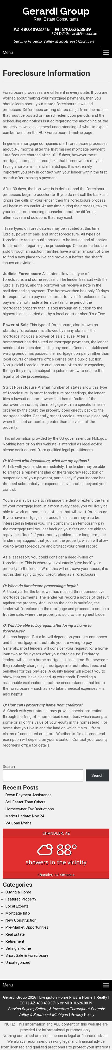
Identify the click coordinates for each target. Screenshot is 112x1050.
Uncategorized (17, 962)
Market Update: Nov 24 (24, 816)
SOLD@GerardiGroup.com (75, 33)
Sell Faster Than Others (25, 802)
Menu (8, 52)
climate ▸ (56, 874)
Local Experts (17, 906)
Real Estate (15, 934)
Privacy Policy (82, 1014)
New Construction (20, 920)
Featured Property (20, 899)
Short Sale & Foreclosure (26, 955)
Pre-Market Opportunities (26, 927)
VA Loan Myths (18, 823)
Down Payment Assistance (28, 795)
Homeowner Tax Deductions (29, 809)
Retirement (14, 941)
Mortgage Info (17, 913)
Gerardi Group (56, 11)
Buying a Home (18, 892)
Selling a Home (18, 948)
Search (9, 766)
